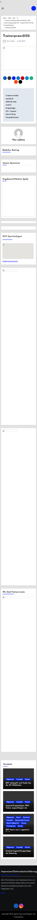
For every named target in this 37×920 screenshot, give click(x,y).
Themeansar (18, 917)
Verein (27, 779)
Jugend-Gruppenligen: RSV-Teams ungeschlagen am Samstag (17, 808)
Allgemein (10, 779)
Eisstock (26, 817)
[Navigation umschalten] (2, 8)
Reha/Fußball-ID (12, 823)
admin (12, 41)
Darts (18, 817)
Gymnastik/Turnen (22, 820)
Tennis (23, 823)
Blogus (29, 914)
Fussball (19, 779)
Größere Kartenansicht (10, 261)
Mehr (3, 893)
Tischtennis (10, 826)
